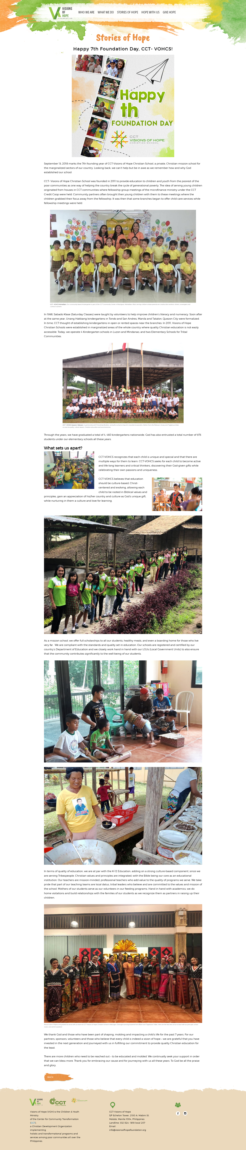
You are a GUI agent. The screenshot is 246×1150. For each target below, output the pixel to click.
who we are (86, 12)
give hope (169, 12)
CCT (33, 1123)
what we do (106, 12)
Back (50, 1077)
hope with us (150, 12)
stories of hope (127, 12)
